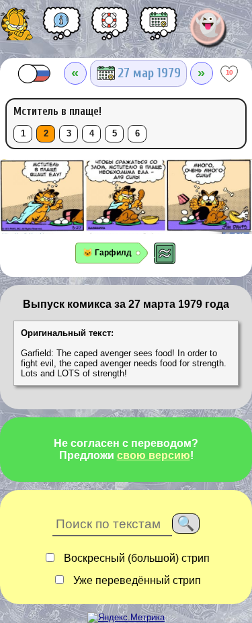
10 (229, 72)
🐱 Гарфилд (107, 252)
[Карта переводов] (158, 28)
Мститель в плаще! (57, 111)
